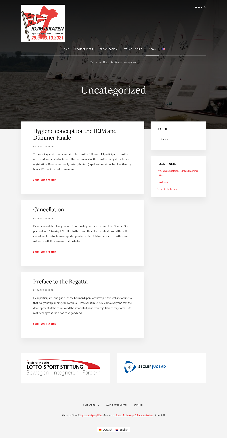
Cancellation (48, 209)
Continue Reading (45, 181)
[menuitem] (163, 49)
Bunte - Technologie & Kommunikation (134, 415)
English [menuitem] (124, 429)
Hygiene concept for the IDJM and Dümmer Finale (75, 134)
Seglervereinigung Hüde (91, 415)
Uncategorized (43, 146)
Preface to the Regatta (60, 281)
